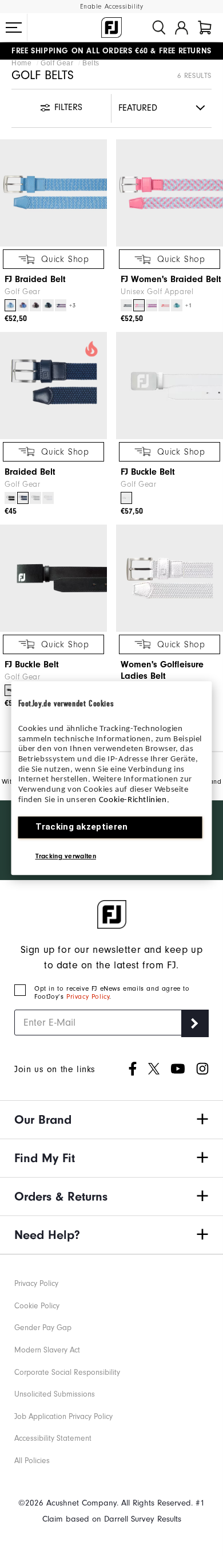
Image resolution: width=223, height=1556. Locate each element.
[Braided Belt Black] (10, 498)
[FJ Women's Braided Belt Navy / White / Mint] (126, 305)
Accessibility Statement (52, 1438)
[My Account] (181, 27)
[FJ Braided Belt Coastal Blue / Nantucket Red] (23, 305)
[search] (159, 27)
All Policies (32, 1460)
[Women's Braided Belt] (169, 578)
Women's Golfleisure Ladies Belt (162, 670)
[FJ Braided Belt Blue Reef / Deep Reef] (10, 305)
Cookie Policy (36, 1306)
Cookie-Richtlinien (133, 800)
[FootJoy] (111, 27)
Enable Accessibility (112, 6)
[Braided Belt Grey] (35, 498)
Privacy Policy (87, 996)
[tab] (204, 27)
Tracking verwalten (65, 856)
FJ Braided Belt (35, 279)
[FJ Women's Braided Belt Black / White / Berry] (151, 305)
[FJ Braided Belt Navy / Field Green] (48, 305)
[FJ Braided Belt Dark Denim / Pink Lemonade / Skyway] (60, 305)
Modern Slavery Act (47, 1350)
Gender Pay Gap (42, 1327)
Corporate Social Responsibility (67, 1372)
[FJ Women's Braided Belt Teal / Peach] (176, 305)
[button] (13, 27)
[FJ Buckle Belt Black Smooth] (10, 691)
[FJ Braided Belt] (53, 193)
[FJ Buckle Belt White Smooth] (126, 498)
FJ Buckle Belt (148, 472)
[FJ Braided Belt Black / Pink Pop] (35, 305)
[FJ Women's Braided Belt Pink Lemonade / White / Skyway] (139, 305)
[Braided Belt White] (48, 498)
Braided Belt (30, 472)
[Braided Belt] (53, 385)
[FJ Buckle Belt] (169, 385)
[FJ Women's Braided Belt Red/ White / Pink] (164, 305)
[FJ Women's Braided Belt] (169, 193)
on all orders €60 (79, 51)
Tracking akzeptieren (81, 827)
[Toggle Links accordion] (111, 1120)
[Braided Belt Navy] (23, 498)
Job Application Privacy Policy (63, 1416)
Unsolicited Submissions (54, 1394)
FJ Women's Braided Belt (171, 279)
